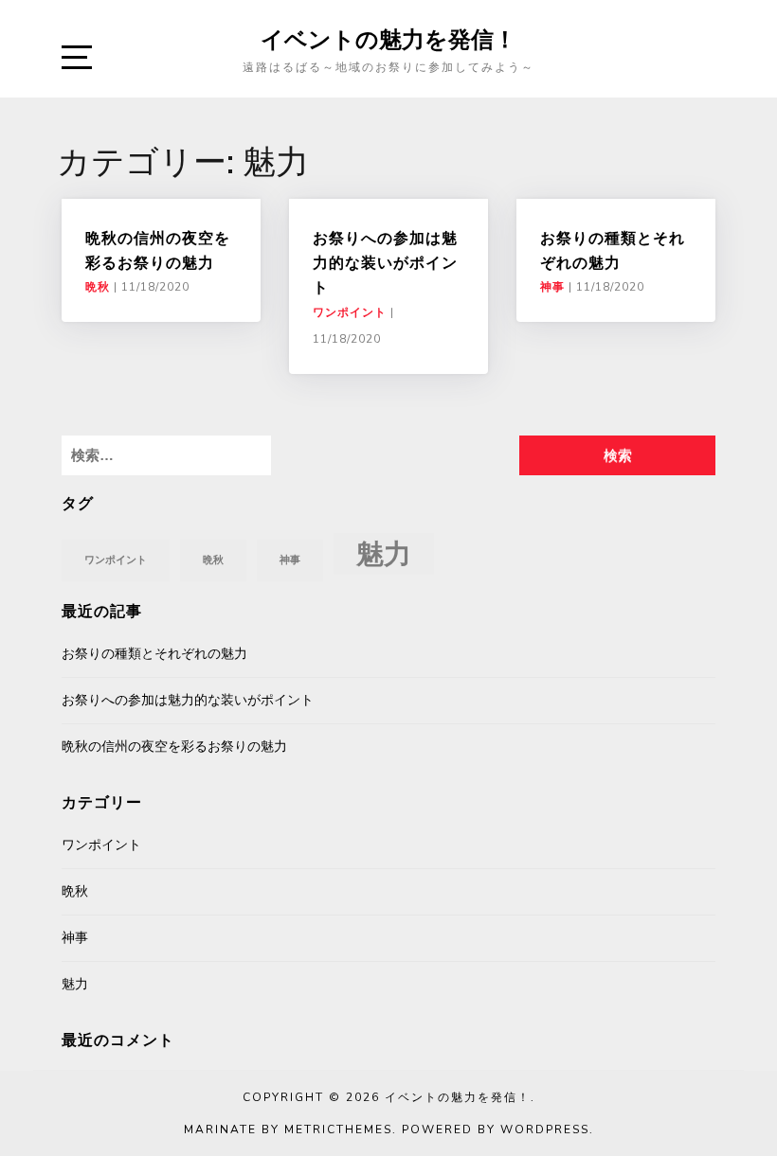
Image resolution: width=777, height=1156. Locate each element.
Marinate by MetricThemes (288, 1129)
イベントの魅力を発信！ (388, 39)
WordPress (544, 1129)
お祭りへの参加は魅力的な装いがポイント (385, 262)
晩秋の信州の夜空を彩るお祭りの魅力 (174, 747)
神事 (552, 286)
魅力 (383, 554)
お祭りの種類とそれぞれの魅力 (154, 654)
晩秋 (97, 286)
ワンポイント (350, 312)
